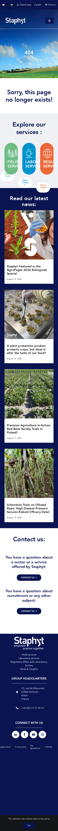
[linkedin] (15, 734)
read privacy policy (41, 818)
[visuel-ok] (29, 211)
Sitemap (48, 747)
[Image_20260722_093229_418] (29, 450)
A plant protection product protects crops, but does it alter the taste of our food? (26, 349)
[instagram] (42, 734)
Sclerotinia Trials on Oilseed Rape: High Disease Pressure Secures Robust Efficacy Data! (28, 508)
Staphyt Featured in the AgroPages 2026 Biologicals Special (27, 270)
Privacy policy (20, 747)
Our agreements (35, 746)
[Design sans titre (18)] (29, 291)
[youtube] (33, 734)
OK (29, 825)
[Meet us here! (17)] (29, 370)
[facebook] (24, 734)
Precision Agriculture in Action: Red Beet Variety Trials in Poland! (29, 429)
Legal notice (5, 747)
